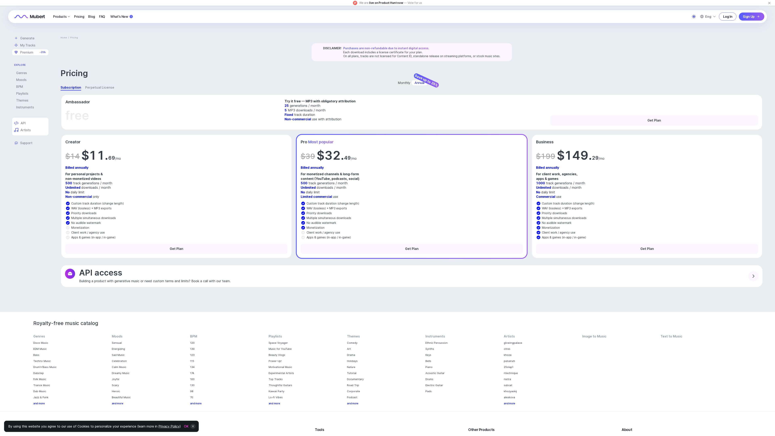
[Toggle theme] (694, 16)
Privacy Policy (169, 426)
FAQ (102, 17)
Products (59, 17)
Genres (21, 73)
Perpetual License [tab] (99, 87)
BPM (19, 87)
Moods (21, 80)
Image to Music (594, 336)
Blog (91, 17)
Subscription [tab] (71, 87)
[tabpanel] (412, 189)
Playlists (22, 93)
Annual (419, 83)
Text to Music (671, 336)
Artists (25, 130)
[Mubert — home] (29, 16)
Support (26, 143)
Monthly (404, 83)
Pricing (79, 17)
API (23, 123)
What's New (121, 17)
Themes (22, 100)
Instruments (25, 107)
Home (64, 37)
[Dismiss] (769, 3)
